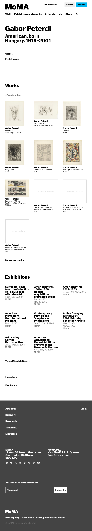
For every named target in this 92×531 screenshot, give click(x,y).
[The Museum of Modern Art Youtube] (38, 462)
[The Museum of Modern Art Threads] (20, 462)
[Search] (77, 14)
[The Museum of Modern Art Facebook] (11, 462)
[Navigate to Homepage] (17, 6)
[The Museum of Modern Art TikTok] (24, 462)
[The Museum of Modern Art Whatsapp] (33, 462)
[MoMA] (11, 511)
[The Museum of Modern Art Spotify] (29, 462)
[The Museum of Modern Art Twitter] (15, 462)
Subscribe (60, 490)
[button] (9, 54)
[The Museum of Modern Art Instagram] (6, 462)
